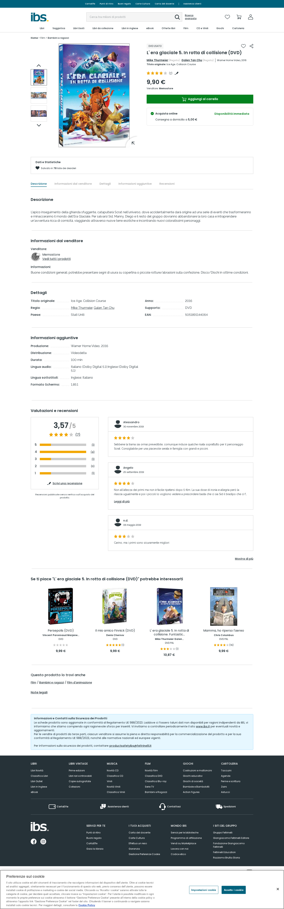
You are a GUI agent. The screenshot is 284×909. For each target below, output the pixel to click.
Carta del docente (164, 3)
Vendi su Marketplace (183, 843)
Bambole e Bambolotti (196, 786)
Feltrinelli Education (224, 852)
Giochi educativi (192, 776)
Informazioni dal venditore (73, 184)
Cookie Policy (86, 905)
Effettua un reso (138, 843)
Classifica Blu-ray (156, 781)
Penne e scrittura (230, 781)
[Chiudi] (278, 889)
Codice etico (178, 854)
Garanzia (134, 848)
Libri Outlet (37, 781)
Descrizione (39, 184)
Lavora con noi (179, 848)
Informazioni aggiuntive (135, 184)
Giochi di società (193, 781)
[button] (177, 17)
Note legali (39, 692)
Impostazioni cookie (203, 890)
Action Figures (191, 792)
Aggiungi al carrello (202, 99)
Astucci (225, 792)
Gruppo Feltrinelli (222, 832)
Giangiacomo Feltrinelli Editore (231, 838)
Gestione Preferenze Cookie (144, 854)
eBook (34, 792)
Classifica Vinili (116, 792)
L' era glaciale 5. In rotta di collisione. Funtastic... (169, 633)
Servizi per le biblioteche (184, 832)
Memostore (166, 88)
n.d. (125, 520)
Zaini (224, 786)
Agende (225, 776)
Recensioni (166, 184)
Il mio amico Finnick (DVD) (115, 631)
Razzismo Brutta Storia (226, 857)
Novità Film (151, 770)
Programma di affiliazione (186, 838)
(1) (93, 444)
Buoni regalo (124, 3)
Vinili (109, 781)
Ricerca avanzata (190, 17)
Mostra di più (244, 559)
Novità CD (112, 770)
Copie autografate (80, 781)
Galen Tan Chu (191, 60)
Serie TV (149, 786)
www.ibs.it (203, 726)
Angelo (128, 468)
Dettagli (105, 184)
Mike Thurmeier (157, 60)
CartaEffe (90, 3)
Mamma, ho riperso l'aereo (223, 631)
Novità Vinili (113, 786)
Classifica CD (115, 776)
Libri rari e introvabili (80, 776)
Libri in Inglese (39, 786)
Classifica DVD (153, 776)
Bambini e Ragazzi (156, 792)
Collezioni (74, 786)
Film (33, 682)
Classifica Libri (39, 776)
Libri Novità (37, 770)
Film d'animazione (79, 682)
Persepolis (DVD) (61, 631)
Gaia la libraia (94, 848)
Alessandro (131, 422)
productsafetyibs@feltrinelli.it (130, 746)
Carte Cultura (142, 3)
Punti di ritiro (106, 3)
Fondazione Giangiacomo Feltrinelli (229, 845)
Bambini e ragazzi (51, 682)
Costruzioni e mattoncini (197, 770)
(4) (93, 452)
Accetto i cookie (233, 890)
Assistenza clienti (192, 3)
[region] (142, 889)
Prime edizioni (77, 770)
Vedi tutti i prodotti (56, 259)
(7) (77, 435)
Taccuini (226, 770)
